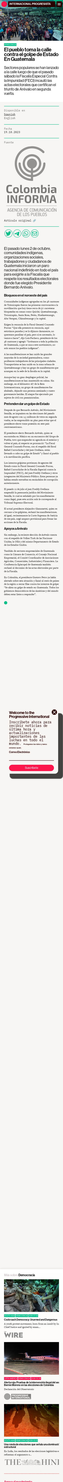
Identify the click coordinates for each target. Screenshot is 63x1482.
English (9, 118)
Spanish (9, 114)
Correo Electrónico (19, 752)
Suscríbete (31, 768)
